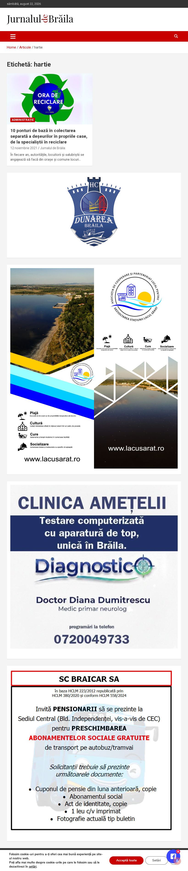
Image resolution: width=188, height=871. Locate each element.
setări (32, 867)
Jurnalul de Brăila (52, 148)
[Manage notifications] (177, 861)
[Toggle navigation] (13, 36)
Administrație (23, 119)
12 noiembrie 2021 (23, 148)
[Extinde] (171, 490)
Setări (156, 860)
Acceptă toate (126, 860)
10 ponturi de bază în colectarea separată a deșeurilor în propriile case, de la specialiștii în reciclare (48, 136)
